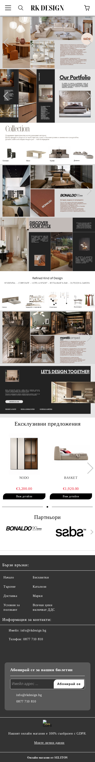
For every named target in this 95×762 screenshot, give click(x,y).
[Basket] (71, 454)
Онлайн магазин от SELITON (47, 757)
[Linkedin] (28, 648)
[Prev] (7, 42)
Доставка (10, 596)
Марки (38, 596)
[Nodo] (24, 454)
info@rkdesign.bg (33, 630)
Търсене (9, 586)
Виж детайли (24, 496)
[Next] (87, 42)
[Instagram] (18, 648)
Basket (70, 478)
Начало (8, 577)
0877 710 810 (33, 639)
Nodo (24, 478)
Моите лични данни (49, 742)
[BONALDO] (24, 533)
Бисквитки (41, 577)
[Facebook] (8, 648)
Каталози (39, 586)
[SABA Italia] (71, 533)
